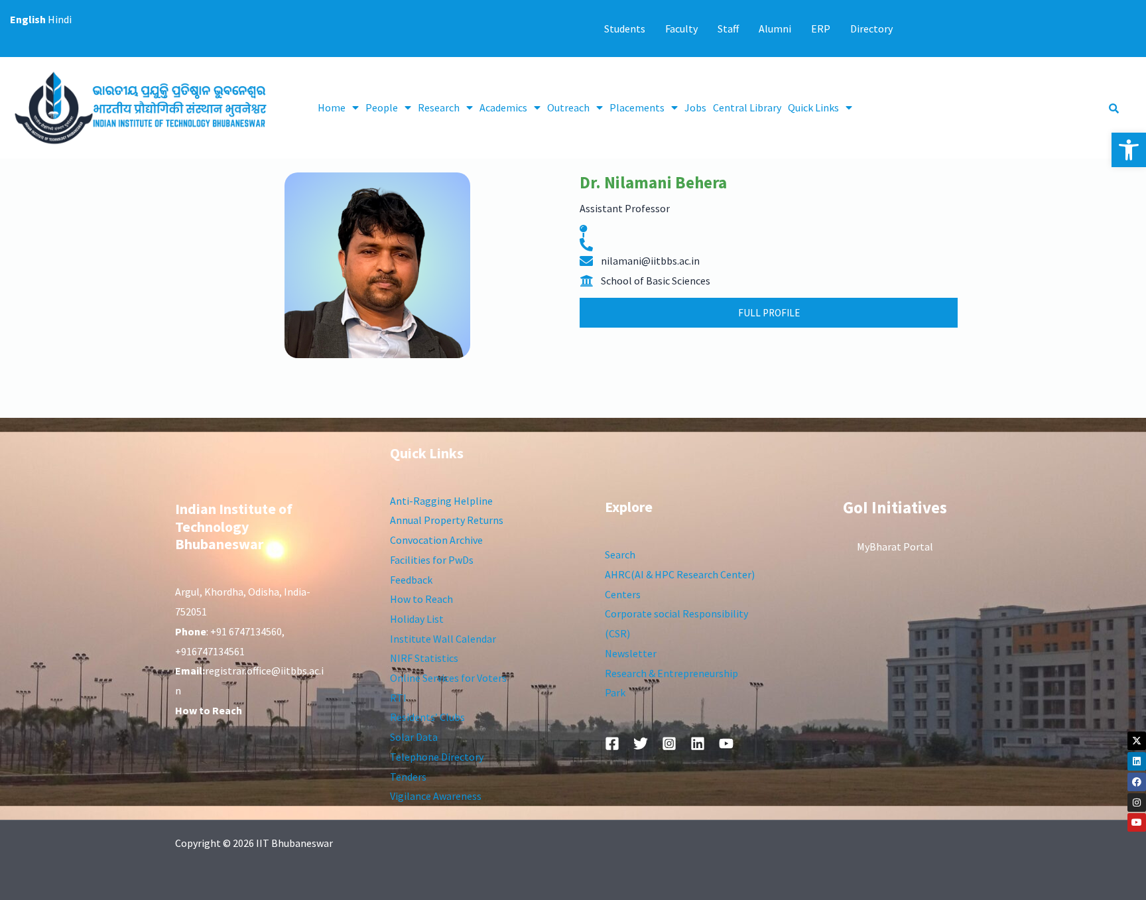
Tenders (408, 776)
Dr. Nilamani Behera (653, 182)
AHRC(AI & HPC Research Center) (680, 574)
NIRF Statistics (424, 658)
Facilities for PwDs (432, 559)
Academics (503, 107)
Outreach (568, 107)
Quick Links (813, 107)
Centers (623, 594)
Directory (871, 28)
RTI (398, 697)
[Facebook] (1136, 782)
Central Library (747, 107)
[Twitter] (640, 743)
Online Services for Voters (448, 677)
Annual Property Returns (446, 520)
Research (439, 107)
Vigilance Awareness (435, 796)
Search (620, 554)
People (381, 107)
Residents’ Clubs (427, 717)
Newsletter (631, 653)
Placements (637, 107)
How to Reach (421, 599)
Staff (728, 28)
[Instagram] (1136, 802)
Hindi (60, 19)
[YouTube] (726, 743)
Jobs (695, 107)
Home (332, 107)
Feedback (411, 579)
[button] (1129, 150)
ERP (820, 28)
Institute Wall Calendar (443, 638)
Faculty (681, 28)
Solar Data (414, 736)
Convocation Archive (436, 539)
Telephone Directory (436, 756)
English (28, 19)
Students (624, 28)
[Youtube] (1136, 822)
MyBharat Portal (895, 546)
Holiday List (417, 618)
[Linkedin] (1136, 761)
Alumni (775, 28)
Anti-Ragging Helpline (441, 500)
